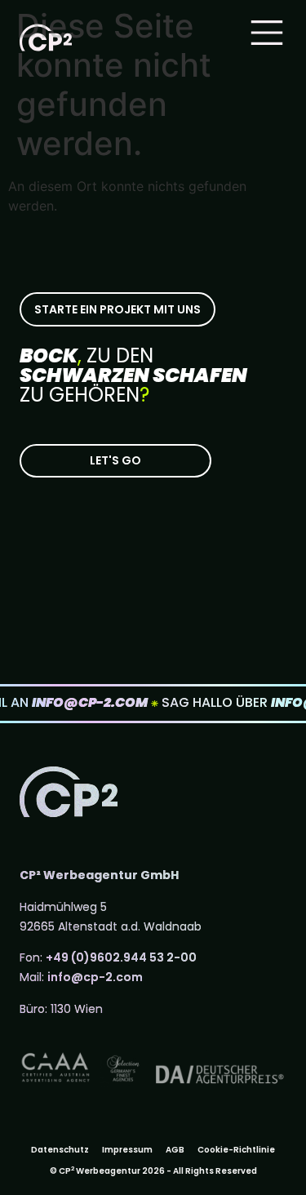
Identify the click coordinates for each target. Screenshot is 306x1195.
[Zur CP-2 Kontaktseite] (115, 461)
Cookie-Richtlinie (236, 1150)
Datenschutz (60, 1150)
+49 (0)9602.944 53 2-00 (121, 957)
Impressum (127, 1150)
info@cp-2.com (95, 977)
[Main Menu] (267, 33)
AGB (175, 1150)
